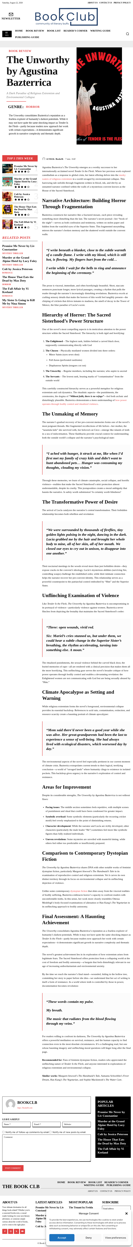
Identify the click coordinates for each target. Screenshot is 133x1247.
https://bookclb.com (24, 1108)
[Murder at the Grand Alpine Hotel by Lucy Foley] (7, 181)
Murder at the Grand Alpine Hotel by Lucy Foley (25, 181)
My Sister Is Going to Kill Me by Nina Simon (18, 302)
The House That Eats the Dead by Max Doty (25, 209)
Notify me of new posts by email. (69, 1132)
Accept (62, 1237)
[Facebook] (105, 158)
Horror (33, 106)
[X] (112, 158)
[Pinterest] (120, 158)
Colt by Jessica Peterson (22, 195)
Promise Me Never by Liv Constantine (25, 167)
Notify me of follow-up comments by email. (27, 1132)
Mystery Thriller (12, 253)
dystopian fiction (78, 891)
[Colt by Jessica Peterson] (7, 196)
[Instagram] (10, 1231)
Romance (7, 273)
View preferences (115, 1237)
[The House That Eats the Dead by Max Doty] (7, 209)
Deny (89, 1237)
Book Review (20, 51)
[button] (126, 1213)
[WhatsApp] (127, 158)
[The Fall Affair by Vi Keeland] (7, 224)
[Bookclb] (44, 159)
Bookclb (59, 159)
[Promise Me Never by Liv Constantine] (7, 168)
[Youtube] (22, 1231)
